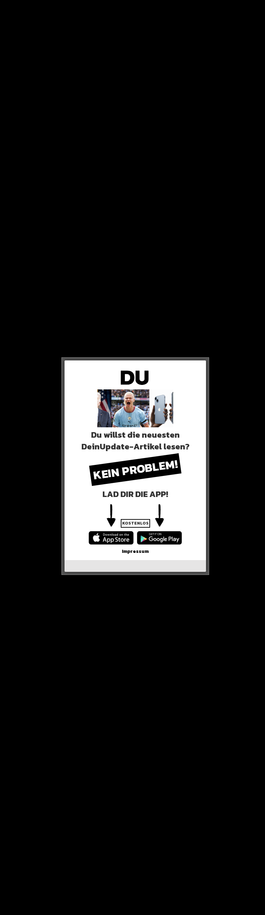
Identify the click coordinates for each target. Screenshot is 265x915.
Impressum (135, 551)
